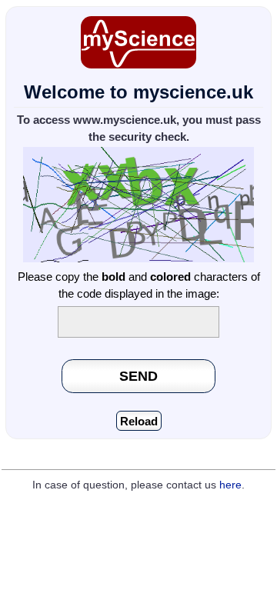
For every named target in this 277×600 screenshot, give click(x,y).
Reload (139, 421)
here (230, 485)
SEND (138, 376)
